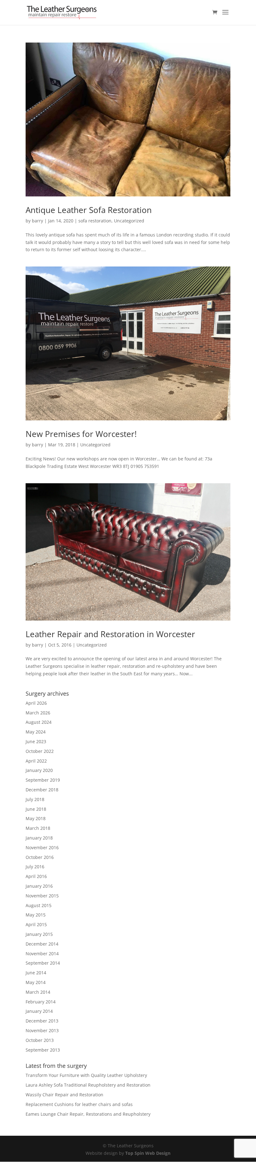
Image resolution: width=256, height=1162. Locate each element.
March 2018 (38, 828)
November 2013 (42, 1030)
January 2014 (39, 1011)
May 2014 (36, 982)
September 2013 (43, 1050)
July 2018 (35, 799)
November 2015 (42, 896)
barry (37, 221)
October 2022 (40, 751)
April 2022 (36, 761)
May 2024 (36, 732)
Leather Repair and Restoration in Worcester (110, 634)
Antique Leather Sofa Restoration (89, 210)
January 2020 (39, 770)
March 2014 (38, 992)
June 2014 (36, 973)
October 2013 (40, 1040)
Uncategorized (129, 221)
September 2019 (43, 780)
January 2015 (39, 934)
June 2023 (36, 741)
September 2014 (43, 963)
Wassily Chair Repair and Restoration (64, 1095)
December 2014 (42, 944)
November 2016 (42, 847)
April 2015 (36, 924)
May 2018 (36, 818)
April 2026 (36, 703)
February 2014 (41, 1002)
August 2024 (39, 722)
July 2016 (35, 867)
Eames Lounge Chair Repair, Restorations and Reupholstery (88, 1114)
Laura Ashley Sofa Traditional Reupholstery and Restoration (88, 1085)
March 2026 (38, 713)
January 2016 (39, 886)
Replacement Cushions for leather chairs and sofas (79, 1104)
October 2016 (40, 857)
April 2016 (36, 876)
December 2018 (42, 790)
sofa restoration (94, 221)
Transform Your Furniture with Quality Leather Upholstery (86, 1075)
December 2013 (42, 1021)
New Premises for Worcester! (81, 433)
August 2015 (39, 905)
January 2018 (39, 838)
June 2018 (36, 809)
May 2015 (36, 915)
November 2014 (42, 953)
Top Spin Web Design (147, 1153)
